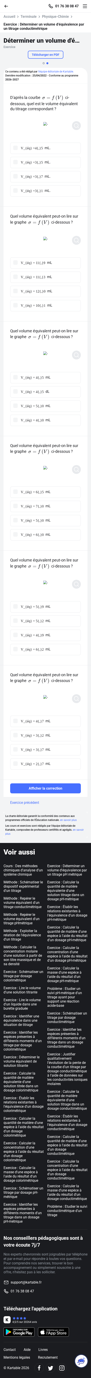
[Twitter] (50, 1368)
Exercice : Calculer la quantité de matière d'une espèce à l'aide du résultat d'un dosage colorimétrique (24, 1126)
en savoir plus (68, 820)
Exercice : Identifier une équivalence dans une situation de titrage (21, 1020)
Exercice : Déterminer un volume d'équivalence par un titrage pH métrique (67, 870)
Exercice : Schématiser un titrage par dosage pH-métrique (23, 1192)
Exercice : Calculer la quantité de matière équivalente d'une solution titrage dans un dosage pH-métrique (65, 890)
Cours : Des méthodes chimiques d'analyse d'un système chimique (23, 870)
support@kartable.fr (26, 1282)
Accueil (9, 16)
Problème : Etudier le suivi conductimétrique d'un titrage (67, 1210)
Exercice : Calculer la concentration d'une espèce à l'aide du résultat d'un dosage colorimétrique (24, 1151)
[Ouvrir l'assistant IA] (81, 1361)
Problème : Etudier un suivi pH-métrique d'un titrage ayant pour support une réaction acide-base (64, 997)
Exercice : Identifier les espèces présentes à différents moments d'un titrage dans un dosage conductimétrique (66, 1038)
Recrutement (48, 1357)
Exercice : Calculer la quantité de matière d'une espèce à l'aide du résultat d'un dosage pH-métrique (67, 933)
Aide (27, 1350)
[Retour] (8, 6)
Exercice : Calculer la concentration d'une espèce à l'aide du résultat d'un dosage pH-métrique (67, 954)
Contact (10, 1350)
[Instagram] (61, 1368)
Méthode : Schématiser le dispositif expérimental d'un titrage (23, 886)
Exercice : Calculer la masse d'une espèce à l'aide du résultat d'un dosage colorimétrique (21, 1174)
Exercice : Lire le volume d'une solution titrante (22, 990)
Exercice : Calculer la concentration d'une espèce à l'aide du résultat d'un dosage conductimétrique (67, 1169)
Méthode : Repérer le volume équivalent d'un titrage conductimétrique (23, 902)
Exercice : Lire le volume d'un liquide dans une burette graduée (22, 1004)
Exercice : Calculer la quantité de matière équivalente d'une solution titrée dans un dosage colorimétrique (21, 1081)
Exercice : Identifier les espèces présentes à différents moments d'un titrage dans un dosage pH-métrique (23, 1213)
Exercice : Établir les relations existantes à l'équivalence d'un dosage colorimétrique (24, 1104)
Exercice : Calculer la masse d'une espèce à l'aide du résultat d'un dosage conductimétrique (67, 1192)
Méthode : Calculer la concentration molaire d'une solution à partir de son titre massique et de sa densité (23, 955)
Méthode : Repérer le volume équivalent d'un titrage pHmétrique (22, 919)
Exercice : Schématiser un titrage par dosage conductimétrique (67, 1017)
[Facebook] (39, 1368)
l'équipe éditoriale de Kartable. (56, 71)
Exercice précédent (24, 802)
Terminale (29, 16)
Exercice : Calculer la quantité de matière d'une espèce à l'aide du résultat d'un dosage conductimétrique (67, 1145)
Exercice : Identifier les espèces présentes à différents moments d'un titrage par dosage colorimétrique (23, 1040)
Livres (43, 1350)
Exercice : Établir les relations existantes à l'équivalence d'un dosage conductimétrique (67, 1122)
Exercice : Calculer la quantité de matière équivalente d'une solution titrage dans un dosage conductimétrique (67, 1100)
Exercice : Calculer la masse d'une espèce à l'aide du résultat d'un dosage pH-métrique (64, 974)
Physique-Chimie (55, 16)
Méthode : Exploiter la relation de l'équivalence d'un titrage (22, 935)
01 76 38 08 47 (67, 6)
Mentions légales (17, 1357)
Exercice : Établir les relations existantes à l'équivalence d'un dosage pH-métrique (67, 913)
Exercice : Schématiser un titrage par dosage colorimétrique (23, 976)
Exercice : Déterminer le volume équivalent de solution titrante (22, 1061)
